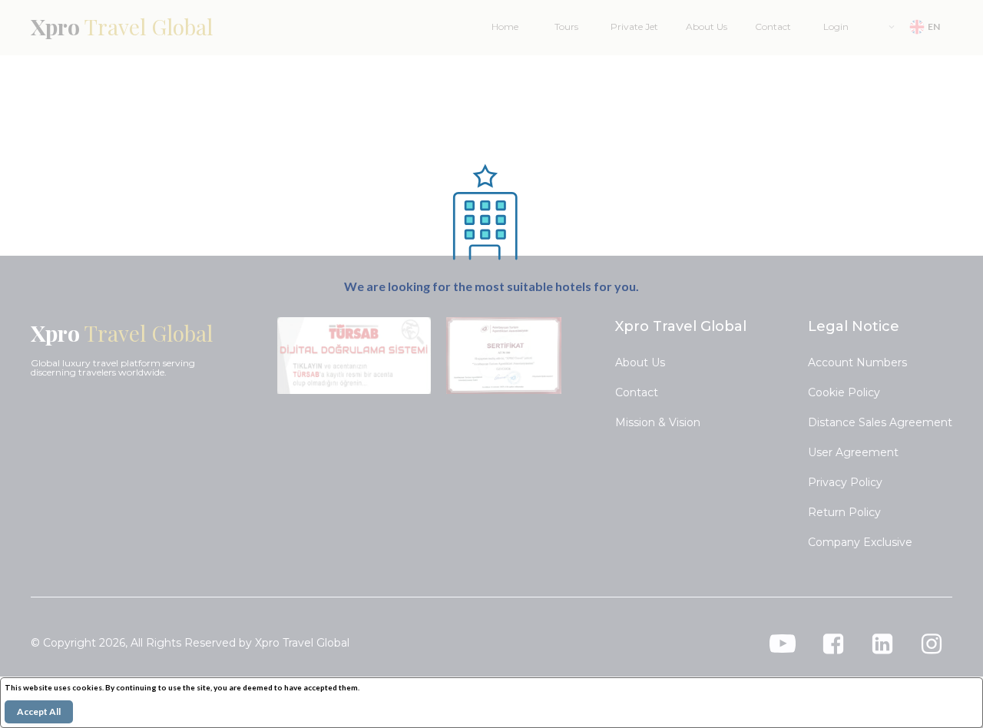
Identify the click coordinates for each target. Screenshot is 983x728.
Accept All (39, 711)
